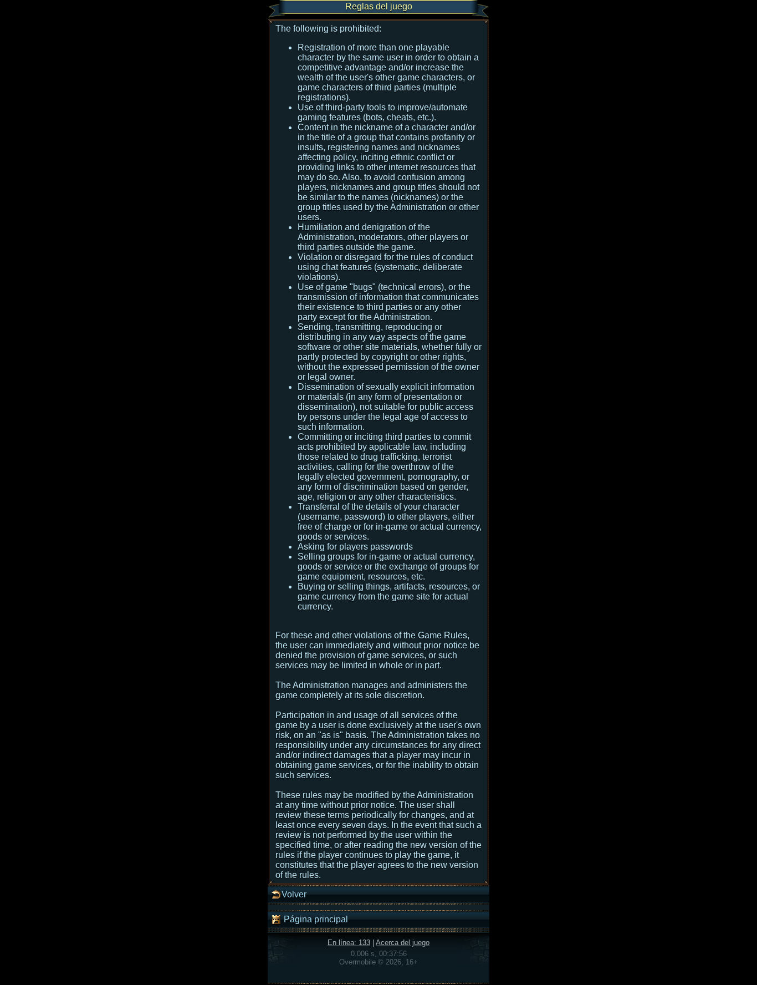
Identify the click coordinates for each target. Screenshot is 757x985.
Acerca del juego (402, 942)
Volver (294, 894)
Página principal (315, 919)
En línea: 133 (349, 942)
